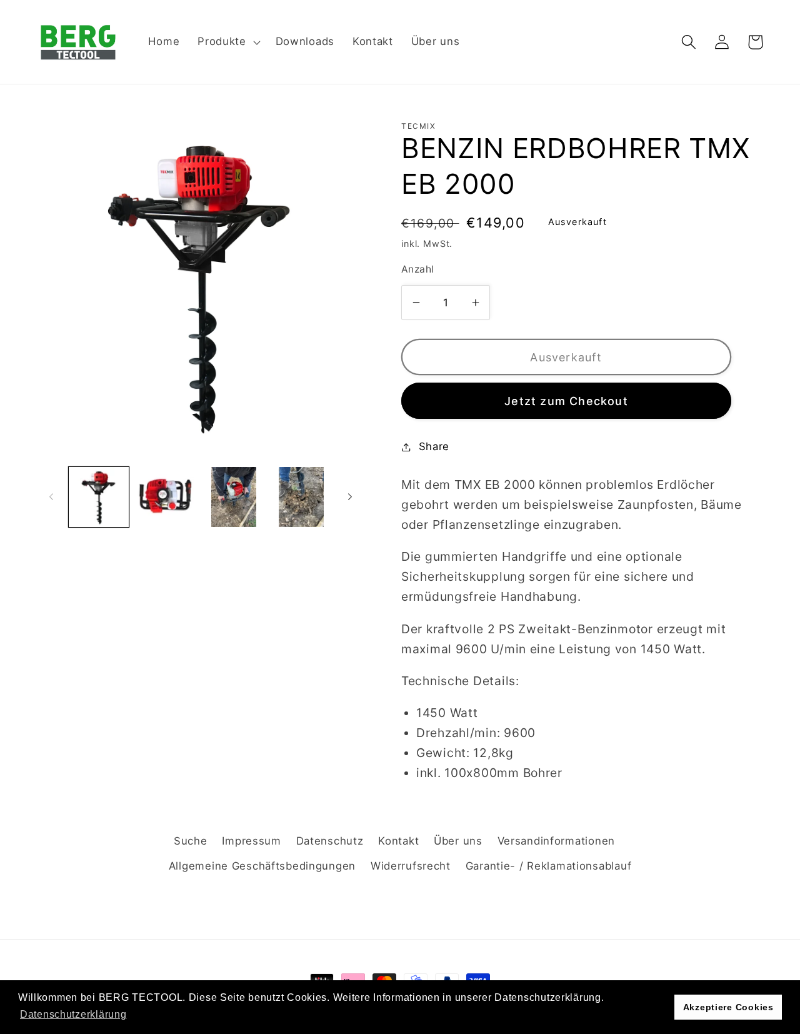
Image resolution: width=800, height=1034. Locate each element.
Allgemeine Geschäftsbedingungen (262, 866)
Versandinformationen (556, 841)
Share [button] (434, 446)
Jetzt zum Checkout (566, 401)
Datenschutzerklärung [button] (73, 1014)
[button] (228, 42)
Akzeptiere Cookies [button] (728, 1007)
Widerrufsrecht (411, 866)
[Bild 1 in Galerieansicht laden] (99, 497)
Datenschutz (330, 841)
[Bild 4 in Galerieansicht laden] (301, 497)
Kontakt (398, 841)
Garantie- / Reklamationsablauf (549, 866)
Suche (191, 841)
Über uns (458, 841)
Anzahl (417, 269)
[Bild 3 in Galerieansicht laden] (234, 497)
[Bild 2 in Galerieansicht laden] (166, 497)
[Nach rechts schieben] (350, 497)
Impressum (251, 841)
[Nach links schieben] (51, 497)
